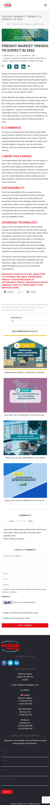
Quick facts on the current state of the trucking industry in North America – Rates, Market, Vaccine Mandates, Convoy (26, 500)
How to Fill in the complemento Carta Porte (25, 458)
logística (35, 304)
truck (33, 310)
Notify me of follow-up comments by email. (21, 613)
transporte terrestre (23, 310)
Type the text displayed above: (24, 602)
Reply (30, 521)
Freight (31, 58)
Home (8, 24)
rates (46, 304)
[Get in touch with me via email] (12, 321)
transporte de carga (9, 310)
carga (7, 304)
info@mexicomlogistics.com (27, 685)
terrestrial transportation (27, 307)
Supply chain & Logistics (18, 61)
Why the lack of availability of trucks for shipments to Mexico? (26, 415)
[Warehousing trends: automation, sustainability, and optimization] (25, 352)
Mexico (41, 304)
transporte (40, 307)
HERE (16, 288)
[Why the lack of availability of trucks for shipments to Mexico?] (25, 395)
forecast (13, 304)
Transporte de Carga (35, 61)
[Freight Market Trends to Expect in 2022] (25, 35)
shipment (5, 307)
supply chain (14, 307)
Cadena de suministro (20, 58)
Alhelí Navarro (9, 55)
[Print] (30, 66)
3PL (3, 304)
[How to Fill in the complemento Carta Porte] (25, 438)
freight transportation (23, 304)
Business (7, 58)
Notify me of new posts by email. (17, 618)
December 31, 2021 (28, 55)
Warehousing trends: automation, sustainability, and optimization (26, 372)
